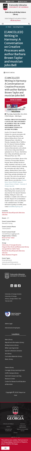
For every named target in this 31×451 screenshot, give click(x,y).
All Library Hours (15, 20)
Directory (22, 423)
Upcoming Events (18, 27)
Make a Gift (10, 1)
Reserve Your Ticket (8, 238)
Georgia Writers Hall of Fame (11, 249)
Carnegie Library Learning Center (15, 370)
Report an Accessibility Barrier (22, 430)
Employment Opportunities (22, 426)
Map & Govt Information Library (14, 342)
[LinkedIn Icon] (11, 286)
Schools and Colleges (8, 423)
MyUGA (8, 426)
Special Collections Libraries (13, 351)
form (16, 444)
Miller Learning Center (12, 348)
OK (5, 448)
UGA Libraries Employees (12, 328)
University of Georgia (15, 413)
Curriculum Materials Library (13, 356)
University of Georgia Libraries (11, 245)
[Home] (15, 7)
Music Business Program (9, 255)
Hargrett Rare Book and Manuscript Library (15, 247)
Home (9, 27)
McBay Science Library (12, 345)
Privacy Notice (8, 442)
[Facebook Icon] (19, 286)
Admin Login (8, 323)
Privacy (15, 432)
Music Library (9, 359)
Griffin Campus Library (12, 373)
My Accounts (23, 1)
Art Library (8, 353)
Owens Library (9, 367)
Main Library (8, 339)
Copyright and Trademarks (8, 430)
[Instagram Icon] (15, 286)
